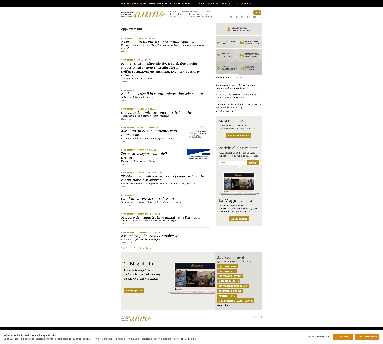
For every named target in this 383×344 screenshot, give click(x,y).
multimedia (165, 3)
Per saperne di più (188, 339)
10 (147, 247)
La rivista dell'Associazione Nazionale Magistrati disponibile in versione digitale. (238, 208)
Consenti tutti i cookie (367, 337)
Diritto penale (228, 266)
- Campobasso (144, 213)
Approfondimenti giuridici (190, 3)
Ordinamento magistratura (236, 300)
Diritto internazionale (233, 285)
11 (150, 247)
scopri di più (223, 305)
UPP (212, 3)
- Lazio (147, 60)
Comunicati (240, 77)
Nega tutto (343, 337)
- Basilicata (156, 172)
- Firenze (141, 150)
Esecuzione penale (230, 290)
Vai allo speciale (134, 290)
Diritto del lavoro (230, 276)
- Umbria (151, 38)
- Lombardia (152, 127)
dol (260, 317)
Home (126, 3)
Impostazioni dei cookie (318, 337)
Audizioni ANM (227, 295)
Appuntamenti (129, 38)
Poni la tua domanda (238, 135)
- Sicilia (151, 109)
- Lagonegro (143, 172)
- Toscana (151, 150)
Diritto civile (227, 271)
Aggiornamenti (223, 77)
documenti (149, 3)
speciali (235, 3)
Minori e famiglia (229, 281)
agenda (222, 3)
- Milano (141, 127)
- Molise (156, 213)
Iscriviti (252, 162)
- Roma (140, 60)
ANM (136, 3)
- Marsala (142, 109)
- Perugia (142, 38)
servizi (247, 3)
